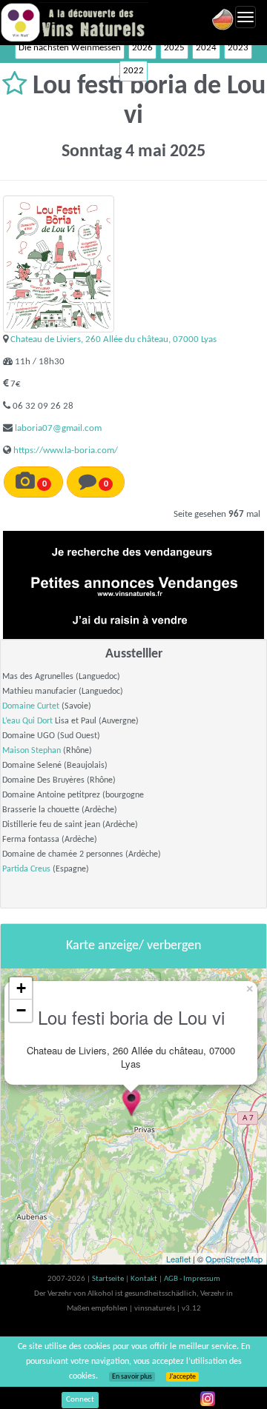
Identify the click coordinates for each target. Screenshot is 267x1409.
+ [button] (21, 988)
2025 (174, 48)
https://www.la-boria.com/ (65, 450)
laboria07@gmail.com (58, 428)
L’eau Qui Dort (27, 721)
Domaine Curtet (30, 706)
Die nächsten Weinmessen (70, 48)
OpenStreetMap (234, 1259)
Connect (80, 1400)
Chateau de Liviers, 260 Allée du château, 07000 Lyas (113, 339)
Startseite (108, 1279)
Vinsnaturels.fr (74, 22)
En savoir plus (132, 1376)
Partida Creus (26, 869)
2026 (142, 48)
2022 (133, 71)
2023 (238, 48)
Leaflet (178, 1259)
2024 (206, 48)
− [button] (21, 1010)
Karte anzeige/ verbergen (133, 946)
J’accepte (182, 1376)
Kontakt (145, 1279)
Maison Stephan (31, 750)
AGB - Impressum (192, 1279)
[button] (17, 86)
